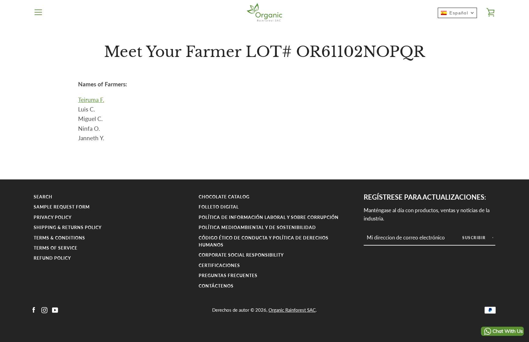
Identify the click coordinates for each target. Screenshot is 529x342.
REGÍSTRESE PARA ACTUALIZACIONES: (425, 197)
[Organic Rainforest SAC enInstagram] (44, 309)
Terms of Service (55, 247)
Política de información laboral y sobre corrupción (269, 217)
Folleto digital (219, 206)
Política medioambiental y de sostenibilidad (257, 227)
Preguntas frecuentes (228, 275)
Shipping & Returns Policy (68, 227)
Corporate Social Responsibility (241, 254)
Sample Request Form (62, 206)
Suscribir (474, 237)
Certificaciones (219, 265)
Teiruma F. (91, 99)
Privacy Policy (53, 217)
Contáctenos (216, 285)
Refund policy (52, 258)
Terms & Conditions (59, 237)
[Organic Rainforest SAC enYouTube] (55, 309)
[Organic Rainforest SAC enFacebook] (34, 309)
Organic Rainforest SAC (292, 310)
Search (43, 196)
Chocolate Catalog (224, 196)
